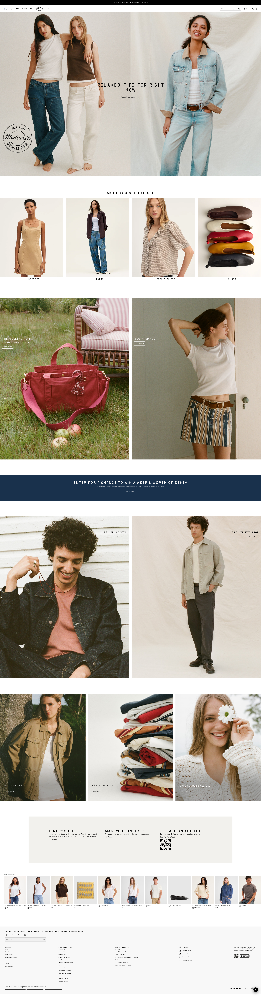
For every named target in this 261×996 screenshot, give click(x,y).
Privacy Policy (18, 986)
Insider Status (9, 954)
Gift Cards (62, 960)
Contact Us (62, 949)
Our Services (62, 954)
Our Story (118, 949)
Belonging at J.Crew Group (123, 965)
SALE (47, 8)
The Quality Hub (120, 954)
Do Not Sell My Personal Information (15, 989)
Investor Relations (64, 978)
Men (31, 8)
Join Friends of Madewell (122, 952)
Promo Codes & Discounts (66, 962)
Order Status (62, 952)
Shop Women (136, 2)
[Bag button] (257, 9)
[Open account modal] (253, 9)
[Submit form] (44, 940)
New (17, 8)
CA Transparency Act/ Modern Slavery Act (34, 986)
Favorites (7, 952)
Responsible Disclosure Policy (53, 989)
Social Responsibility (121, 962)
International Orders (65, 973)
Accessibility (62, 976)
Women (24, 8)
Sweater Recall (63, 981)
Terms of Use (8, 986)
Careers (61, 965)
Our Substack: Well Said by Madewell (126, 957)
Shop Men (145, 2)
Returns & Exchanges (11, 957)
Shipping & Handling (64, 957)
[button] (24, 878)
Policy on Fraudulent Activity (35, 989)
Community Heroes (64, 968)
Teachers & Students (65, 970)
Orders (7, 949)
